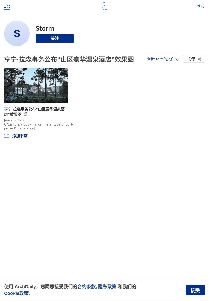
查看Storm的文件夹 (162, 59)
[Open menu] (6, 6)
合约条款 (86, 286)
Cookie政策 (16, 293)
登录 (200, 6)
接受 (195, 290)
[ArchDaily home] (104, 6)
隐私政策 (107, 286)
